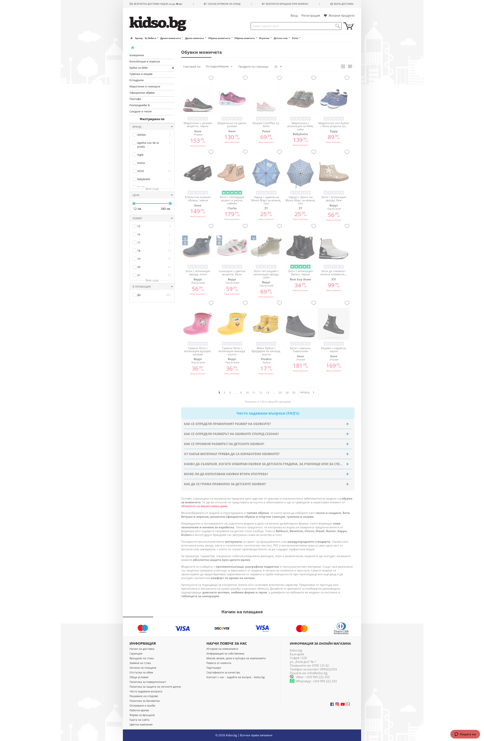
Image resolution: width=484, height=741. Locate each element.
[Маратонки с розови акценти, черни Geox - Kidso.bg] (198, 99)
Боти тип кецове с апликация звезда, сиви (266, 274)
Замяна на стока (140, 663)
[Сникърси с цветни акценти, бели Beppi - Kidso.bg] (232, 247)
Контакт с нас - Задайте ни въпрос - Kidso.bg (235, 677)
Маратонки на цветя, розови (232, 124)
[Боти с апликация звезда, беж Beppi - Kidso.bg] (334, 173)
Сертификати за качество (223, 672)
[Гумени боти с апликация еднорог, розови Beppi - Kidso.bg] (198, 324)
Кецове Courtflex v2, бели (266, 124)
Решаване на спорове (144, 696)
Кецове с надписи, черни (333, 349)
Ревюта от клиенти (218, 663)
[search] (338, 26)
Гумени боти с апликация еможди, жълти (232, 351)
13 (267, 392)
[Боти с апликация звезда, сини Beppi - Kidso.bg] (198, 247)
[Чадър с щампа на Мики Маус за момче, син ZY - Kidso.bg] (266, 173)
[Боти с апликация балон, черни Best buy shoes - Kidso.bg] (300, 247)
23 (280, 392)
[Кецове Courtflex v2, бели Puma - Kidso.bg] (266, 99)
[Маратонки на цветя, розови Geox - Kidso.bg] (232, 99)
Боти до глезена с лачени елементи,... (333, 272)
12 (260, 392)
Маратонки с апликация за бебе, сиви (300, 126)
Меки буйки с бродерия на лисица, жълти (266, 351)
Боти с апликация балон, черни (300, 272)
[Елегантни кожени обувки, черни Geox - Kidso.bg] (198, 173)
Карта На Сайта (139, 720)
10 (247, 392)
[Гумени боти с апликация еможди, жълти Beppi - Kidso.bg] (232, 324)
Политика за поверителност (148, 682)
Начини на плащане (143, 667)
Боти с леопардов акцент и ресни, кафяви (232, 200)
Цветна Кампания (141, 724)
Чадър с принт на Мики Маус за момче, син (300, 200)
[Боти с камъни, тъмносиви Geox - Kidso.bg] (300, 324)
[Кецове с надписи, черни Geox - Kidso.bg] (334, 324)
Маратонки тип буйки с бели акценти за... (333, 124)
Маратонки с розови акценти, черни (198, 124)
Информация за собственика (225, 653)
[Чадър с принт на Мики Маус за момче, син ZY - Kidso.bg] (300, 173)
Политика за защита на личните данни (155, 686)
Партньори (213, 667)
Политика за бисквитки (145, 701)
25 (293, 392)
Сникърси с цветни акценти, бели (232, 272)
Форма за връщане (142, 715)
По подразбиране (217, 66)
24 (287, 392)
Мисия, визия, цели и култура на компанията (236, 658)
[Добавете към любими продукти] (211, 78)
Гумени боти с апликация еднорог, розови (198, 351)
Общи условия (139, 677)
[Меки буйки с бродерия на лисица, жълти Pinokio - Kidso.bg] (266, 324)
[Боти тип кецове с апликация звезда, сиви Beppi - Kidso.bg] (266, 247)
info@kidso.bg (317, 673)
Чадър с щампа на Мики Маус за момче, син (266, 200)
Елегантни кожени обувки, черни (198, 198)
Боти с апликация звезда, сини (198, 272)
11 (253, 392)
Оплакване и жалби (142, 705)
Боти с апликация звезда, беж (334, 198)
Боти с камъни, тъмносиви (300, 349)
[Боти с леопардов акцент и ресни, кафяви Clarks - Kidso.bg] (232, 173)
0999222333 (328, 669)
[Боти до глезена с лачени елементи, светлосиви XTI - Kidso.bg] (334, 247)
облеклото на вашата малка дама (204, 506)
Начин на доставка (142, 649)
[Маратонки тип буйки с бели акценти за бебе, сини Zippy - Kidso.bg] (334, 99)
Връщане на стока (142, 658)
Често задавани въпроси (146, 691)
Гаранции (136, 653)
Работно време (139, 710)
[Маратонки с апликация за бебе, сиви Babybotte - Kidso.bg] (300, 99)
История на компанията (222, 649)
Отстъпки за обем (141, 672)
